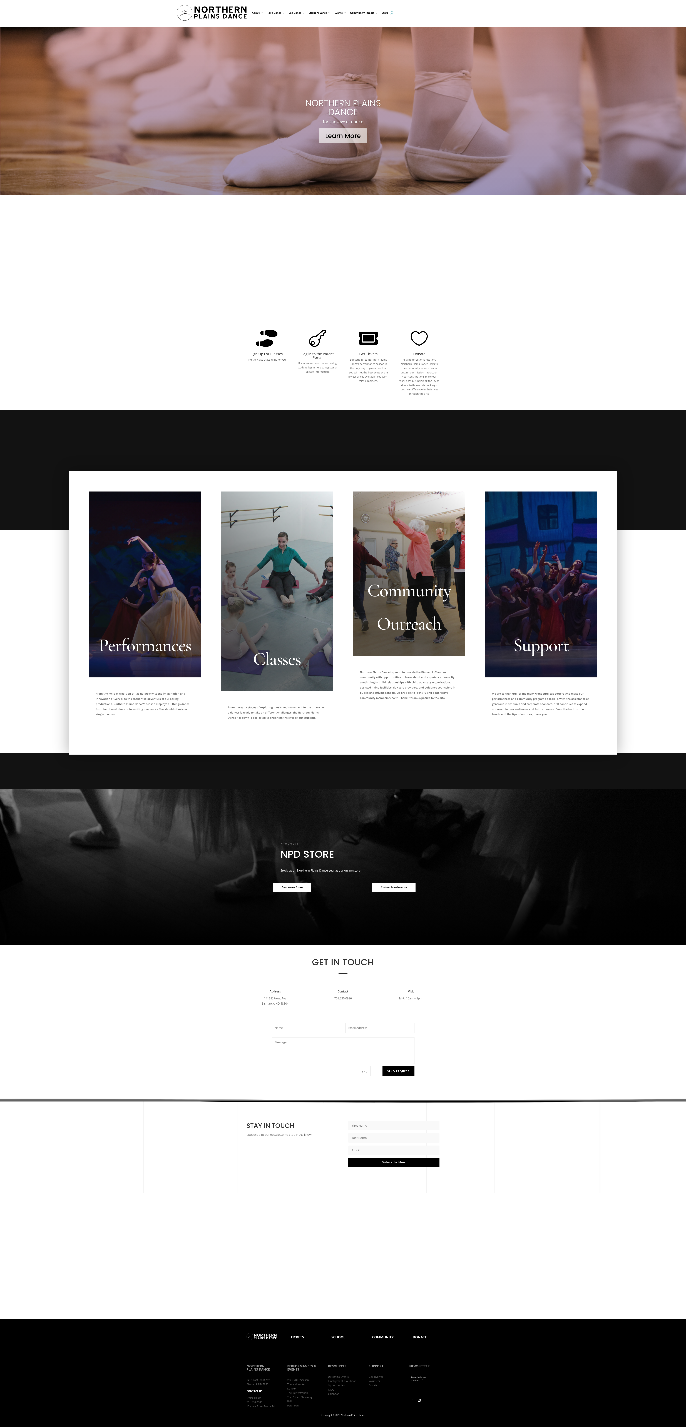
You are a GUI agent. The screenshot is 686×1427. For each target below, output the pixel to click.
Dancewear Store (292, 887)
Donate (419, 353)
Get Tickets (368, 353)
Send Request (398, 1071)
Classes (277, 659)
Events (338, 12)
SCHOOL (338, 1337)
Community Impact (362, 12)
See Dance (295, 12)
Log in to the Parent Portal (318, 355)
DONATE (420, 1337)
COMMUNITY (383, 1337)
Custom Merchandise (394, 887)
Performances (145, 645)
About (256, 12)
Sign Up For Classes (266, 353)
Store (385, 12)
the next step (343, 116)
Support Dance (318, 12)
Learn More (319, 160)
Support (541, 645)
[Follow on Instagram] (419, 1400)
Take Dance (274, 12)
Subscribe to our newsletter (418, 1379)
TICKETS (297, 1337)
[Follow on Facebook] (412, 1400)
